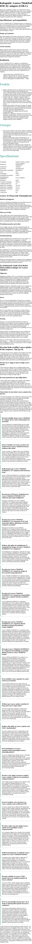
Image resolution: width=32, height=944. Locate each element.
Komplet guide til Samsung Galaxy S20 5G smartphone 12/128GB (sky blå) (15, 930)
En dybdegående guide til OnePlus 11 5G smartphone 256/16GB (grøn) (14, 933)
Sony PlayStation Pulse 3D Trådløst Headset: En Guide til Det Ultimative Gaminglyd (15, 935)
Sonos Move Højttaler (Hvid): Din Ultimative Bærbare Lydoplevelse (14, 937)
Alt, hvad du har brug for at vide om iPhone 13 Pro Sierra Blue (15, 931)
